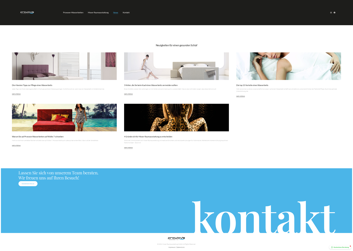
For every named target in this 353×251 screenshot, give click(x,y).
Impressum (171, 247)
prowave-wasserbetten (73, 12)
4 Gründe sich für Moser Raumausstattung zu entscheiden (148, 136)
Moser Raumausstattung (98, 12)
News (115, 12)
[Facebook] (334, 12)
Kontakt (126, 12)
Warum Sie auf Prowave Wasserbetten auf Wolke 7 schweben (38, 136)
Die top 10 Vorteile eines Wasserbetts (252, 85)
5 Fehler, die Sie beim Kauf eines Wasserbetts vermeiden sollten (151, 85)
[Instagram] (331, 12)
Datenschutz (180, 247)
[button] (340, 247)
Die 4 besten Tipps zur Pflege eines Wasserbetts (32, 85)
